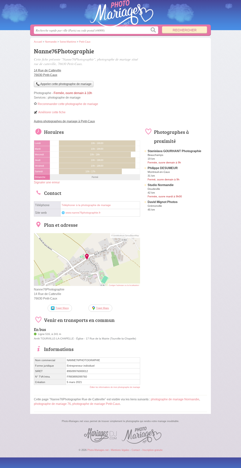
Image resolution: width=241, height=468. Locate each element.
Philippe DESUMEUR (163, 168)
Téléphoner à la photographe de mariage (86, 205)
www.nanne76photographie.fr (83, 212)
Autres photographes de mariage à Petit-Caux (64, 121)
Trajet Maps (102, 308)
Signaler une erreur (47, 182)
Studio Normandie (161, 185)
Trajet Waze (62, 308)
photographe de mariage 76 (52, 403)
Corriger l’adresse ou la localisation (124, 285)
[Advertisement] (175, 72)
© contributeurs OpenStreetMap (125, 235)
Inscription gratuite (152, 450)
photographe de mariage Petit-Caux (96, 403)
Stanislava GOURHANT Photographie (174, 151)
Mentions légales (120, 450)
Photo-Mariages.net (120, 13)
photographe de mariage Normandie (175, 399)
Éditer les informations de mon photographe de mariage (115, 387)
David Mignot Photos (163, 202)
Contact (136, 450)
